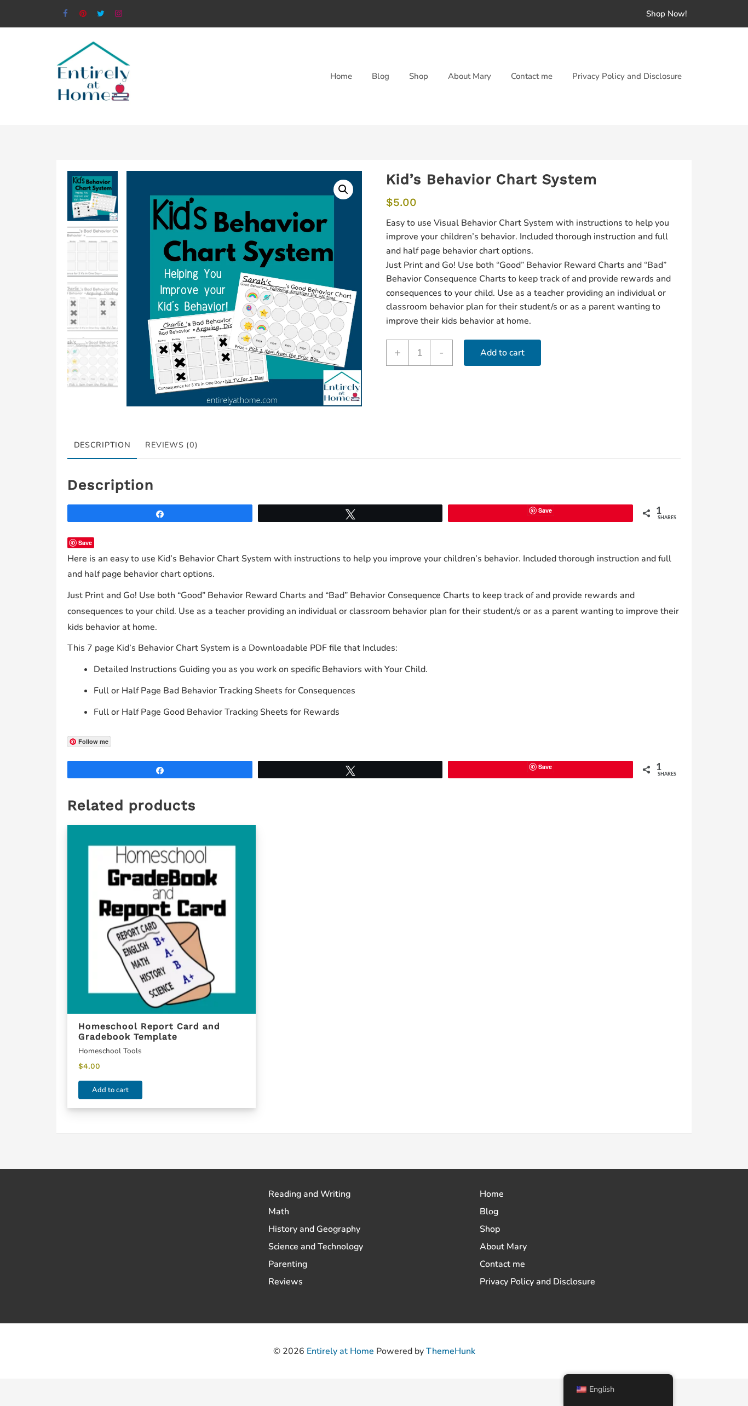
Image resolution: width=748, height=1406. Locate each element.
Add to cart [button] (110, 1090)
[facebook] (65, 14)
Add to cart (502, 353)
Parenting (287, 1264)
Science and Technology (315, 1247)
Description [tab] (102, 444)
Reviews (285, 1282)
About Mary (503, 1247)
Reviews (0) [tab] (171, 444)
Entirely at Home (340, 1351)
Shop (490, 1229)
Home (492, 1194)
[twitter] (101, 14)
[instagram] (119, 14)
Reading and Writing (309, 1194)
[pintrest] (83, 14)
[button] (343, 189)
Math (278, 1212)
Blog (489, 1212)
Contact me (502, 1264)
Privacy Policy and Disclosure (537, 1282)
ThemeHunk (450, 1351)
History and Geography (314, 1229)
